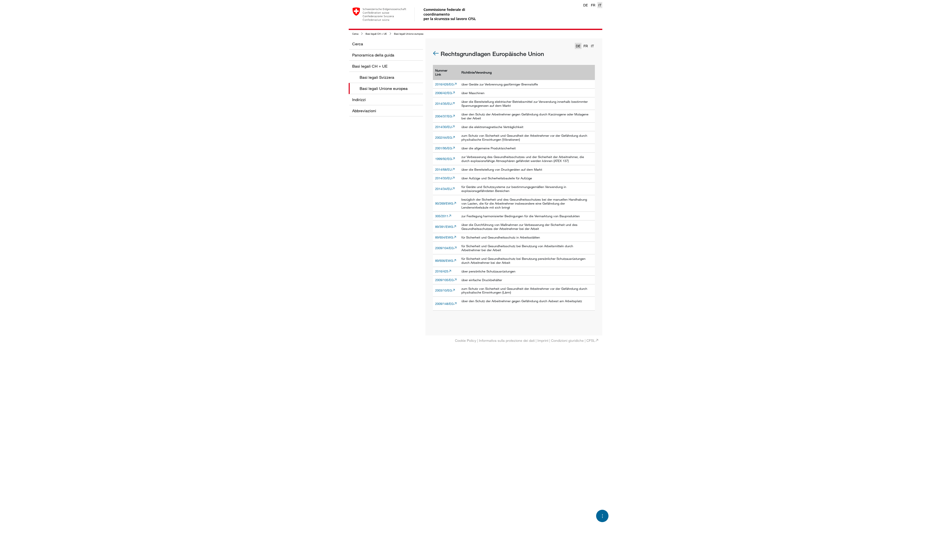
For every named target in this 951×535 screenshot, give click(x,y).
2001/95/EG (443, 148)
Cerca (355, 33)
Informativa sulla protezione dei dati (507, 340)
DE (585, 5)
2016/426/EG (444, 84)
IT (599, 5)
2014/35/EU (443, 104)
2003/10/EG (443, 290)
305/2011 (441, 216)
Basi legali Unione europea (408, 33)
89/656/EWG (444, 261)
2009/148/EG (444, 304)
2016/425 (441, 271)
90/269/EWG (444, 203)
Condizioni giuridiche (567, 340)
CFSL (590, 340)
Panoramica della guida (373, 55)
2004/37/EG (443, 116)
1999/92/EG (443, 159)
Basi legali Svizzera (377, 77)
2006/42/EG (443, 93)
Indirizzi (359, 99)
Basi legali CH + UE (376, 33)
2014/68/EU (443, 169)
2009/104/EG (444, 248)
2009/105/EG (444, 280)
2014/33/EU (443, 178)
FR (593, 5)
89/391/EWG (444, 227)
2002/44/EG (443, 137)
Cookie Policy (465, 340)
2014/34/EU (443, 189)
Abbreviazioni (364, 110)
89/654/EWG (444, 237)
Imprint (542, 340)
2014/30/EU (443, 127)
